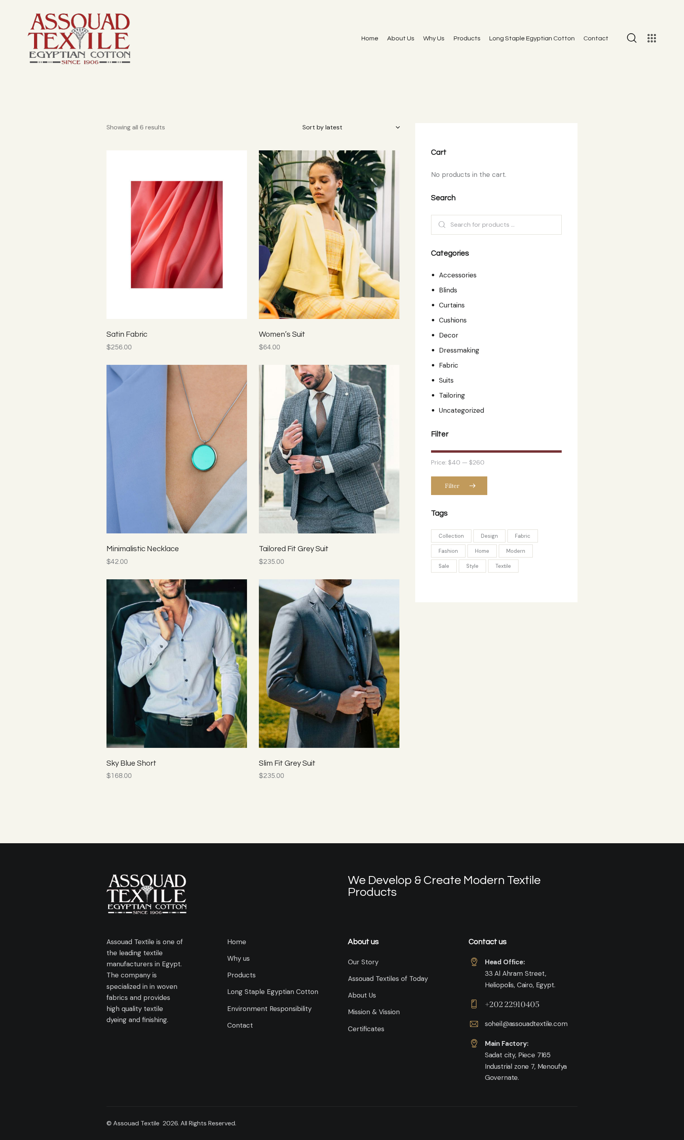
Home (482, 551)
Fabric (448, 365)
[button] (155, 235)
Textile (503, 566)
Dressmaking (459, 350)
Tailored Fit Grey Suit (294, 549)
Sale (444, 566)
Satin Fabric (126, 334)
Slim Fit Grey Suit (287, 763)
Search (443, 224)
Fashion (448, 551)
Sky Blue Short (131, 763)
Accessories (458, 275)
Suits (446, 380)
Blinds (448, 290)
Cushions (453, 320)
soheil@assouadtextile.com (526, 1023)
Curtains (452, 305)
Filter (452, 485)
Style (472, 566)
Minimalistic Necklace (142, 549)
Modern (515, 551)
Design (489, 536)
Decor (448, 335)
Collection (451, 536)
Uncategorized (461, 410)
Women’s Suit (282, 334)
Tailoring (452, 395)
